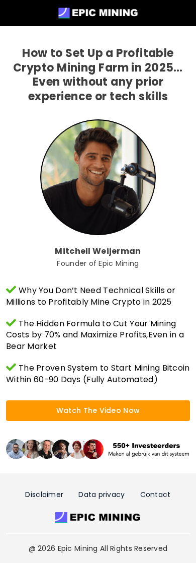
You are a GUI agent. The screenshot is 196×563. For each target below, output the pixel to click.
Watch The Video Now (98, 410)
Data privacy (101, 494)
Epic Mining (78, 548)
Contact (155, 494)
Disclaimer (44, 494)
